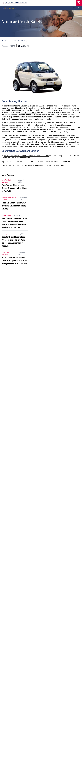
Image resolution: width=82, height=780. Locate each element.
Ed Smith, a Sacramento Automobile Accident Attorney (26, 155)
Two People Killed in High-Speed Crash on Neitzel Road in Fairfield (14, 188)
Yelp (57, 165)
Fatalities (5, 182)
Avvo (63, 165)
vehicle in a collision (28, 112)
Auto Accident (6, 180)
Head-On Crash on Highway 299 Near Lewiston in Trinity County (14, 206)
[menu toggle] (72, 3)
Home (7, 41)
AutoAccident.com (22, 158)
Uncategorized (6, 234)
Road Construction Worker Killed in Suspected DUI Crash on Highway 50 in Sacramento (15, 260)
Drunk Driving (6, 252)
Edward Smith (23, 46)
